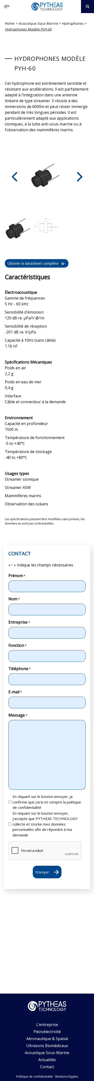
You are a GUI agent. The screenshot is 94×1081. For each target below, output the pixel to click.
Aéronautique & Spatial (47, 1038)
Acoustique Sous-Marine (38, 23)
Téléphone (19, 668)
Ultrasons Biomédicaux (47, 1045)
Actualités (47, 1059)
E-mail (15, 692)
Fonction (17, 645)
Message (17, 715)
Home (9, 23)
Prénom (16, 575)
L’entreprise (47, 1024)
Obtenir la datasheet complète (33, 263)
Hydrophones (72, 23)
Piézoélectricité (47, 1031)
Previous (14, 177)
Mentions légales (66, 1076)
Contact (47, 1066)
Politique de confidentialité (34, 1076)
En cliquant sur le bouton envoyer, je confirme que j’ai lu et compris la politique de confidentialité (47, 802)
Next (79, 177)
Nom (14, 599)
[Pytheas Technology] (47, 6)
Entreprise (19, 622)
